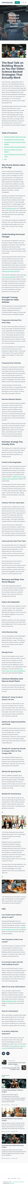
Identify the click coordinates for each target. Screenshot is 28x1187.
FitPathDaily (7, 2)
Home (18, 1178)
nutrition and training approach (11, 271)
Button (17, 2)
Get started (13, 1178)
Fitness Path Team (13, 30)
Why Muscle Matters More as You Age (15, 137)
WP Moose (11, 1183)
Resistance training (11, 208)
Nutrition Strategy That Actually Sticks (15, 147)
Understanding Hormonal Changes (14, 139)
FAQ (5, 159)
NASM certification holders (9, 1001)
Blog (9, 1178)
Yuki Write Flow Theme (18, 1182)
